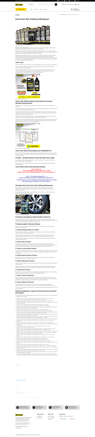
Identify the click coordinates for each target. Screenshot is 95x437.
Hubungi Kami (39, 416)
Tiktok (66, 0)
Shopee (73, 418)
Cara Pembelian (51, 417)
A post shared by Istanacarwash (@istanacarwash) (28, 397)
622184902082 (18, 428)
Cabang (77, 4)
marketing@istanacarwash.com (21, 426)
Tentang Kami (39, 417)
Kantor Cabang (51, 416)
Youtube (71, 0)
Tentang (35, 9)
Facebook (78, 0)
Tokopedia (64, 418)
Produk (41, 9)
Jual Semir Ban (63, 14)
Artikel (45, 9)
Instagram (61, 0)
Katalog (65, 4)
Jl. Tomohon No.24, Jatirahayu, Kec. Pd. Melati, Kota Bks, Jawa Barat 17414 (23, 423)
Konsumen (71, 4)
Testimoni (50, 419)
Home (31, 9)
